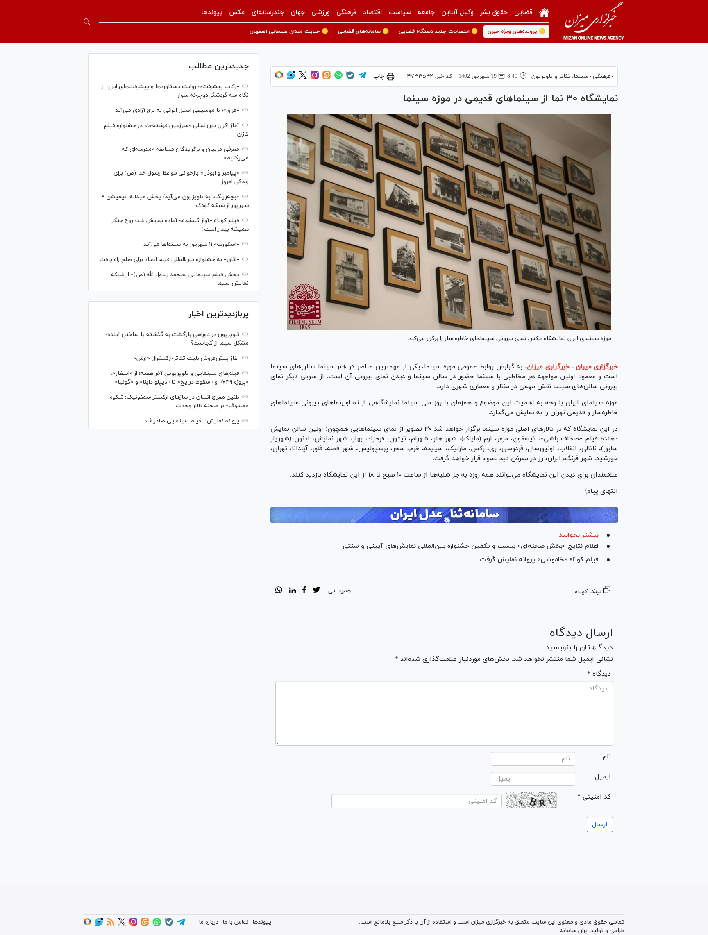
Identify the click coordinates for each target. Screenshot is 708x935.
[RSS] (110, 924)
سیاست (400, 12)
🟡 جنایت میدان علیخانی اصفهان (289, 31)
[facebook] (304, 591)
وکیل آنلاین (457, 12)
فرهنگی (346, 12)
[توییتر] (303, 78)
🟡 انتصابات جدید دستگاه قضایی (438, 31)
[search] (87, 21)
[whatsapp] (278, 591)
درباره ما (208, 922)
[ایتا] (326, 78)
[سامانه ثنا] (444, 515)
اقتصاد (372, 12)
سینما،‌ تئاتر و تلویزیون (559, 76)
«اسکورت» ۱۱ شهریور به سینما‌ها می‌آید (191, 244)
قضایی (523, 12)
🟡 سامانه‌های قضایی (363, 31)
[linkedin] (292, 591)
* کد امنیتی (594, 796)
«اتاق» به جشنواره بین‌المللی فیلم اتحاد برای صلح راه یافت (169, 259)
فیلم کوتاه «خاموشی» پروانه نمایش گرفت (539, 559)
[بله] (350, 78)
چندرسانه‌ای (268, 12)
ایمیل (603, 776)
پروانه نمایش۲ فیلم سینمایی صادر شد (191, 421)
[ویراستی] (291, 78)
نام (607, 756)
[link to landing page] (593, 21)
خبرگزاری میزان (597, 366)
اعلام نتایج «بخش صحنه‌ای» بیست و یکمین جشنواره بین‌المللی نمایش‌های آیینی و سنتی (471, 546)
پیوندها (211, 12)
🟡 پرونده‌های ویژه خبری (516, 31)
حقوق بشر (494, 12)
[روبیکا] (279, 78)
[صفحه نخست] (544, 11)
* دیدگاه (599, 674)
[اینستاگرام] (315, 78)
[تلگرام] (362, 78)
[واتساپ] (338, 78)
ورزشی (320, 12)
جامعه (426, 12)
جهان (297, 12)
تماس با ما (235, 922)
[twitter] (316, 591)
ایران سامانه (574, 931)
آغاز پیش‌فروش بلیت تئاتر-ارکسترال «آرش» (186, 358)
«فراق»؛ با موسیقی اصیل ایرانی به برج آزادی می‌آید (177, 110)
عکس (237, 12)
